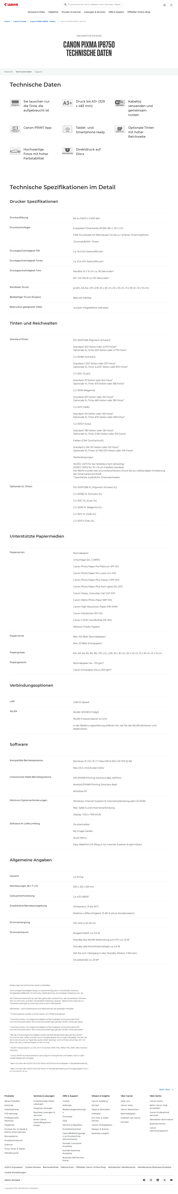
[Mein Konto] (164, 5)
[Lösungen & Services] (106, 12)
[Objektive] (59, 12)
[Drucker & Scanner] (82, 12)
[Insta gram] (151, 1180)
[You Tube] (171, 1180)
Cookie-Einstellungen (15, 1172)
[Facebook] (144, 1180)
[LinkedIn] (158, 1180)
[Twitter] (164, 1180)
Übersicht (8, 72)
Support (38, 72)
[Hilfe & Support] (125, 12)
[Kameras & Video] (46, 12)
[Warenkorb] (171, 5)
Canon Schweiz (12, 1180)
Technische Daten (24, 72)
